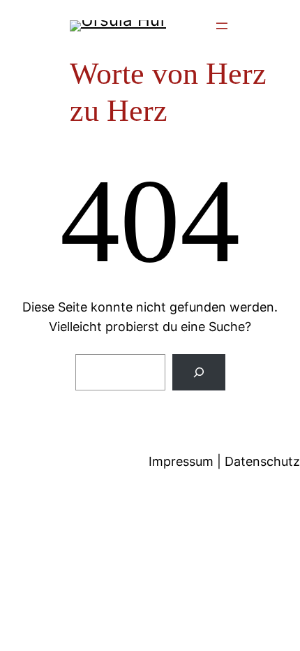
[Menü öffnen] (221, 25)
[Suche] (198, 372)
